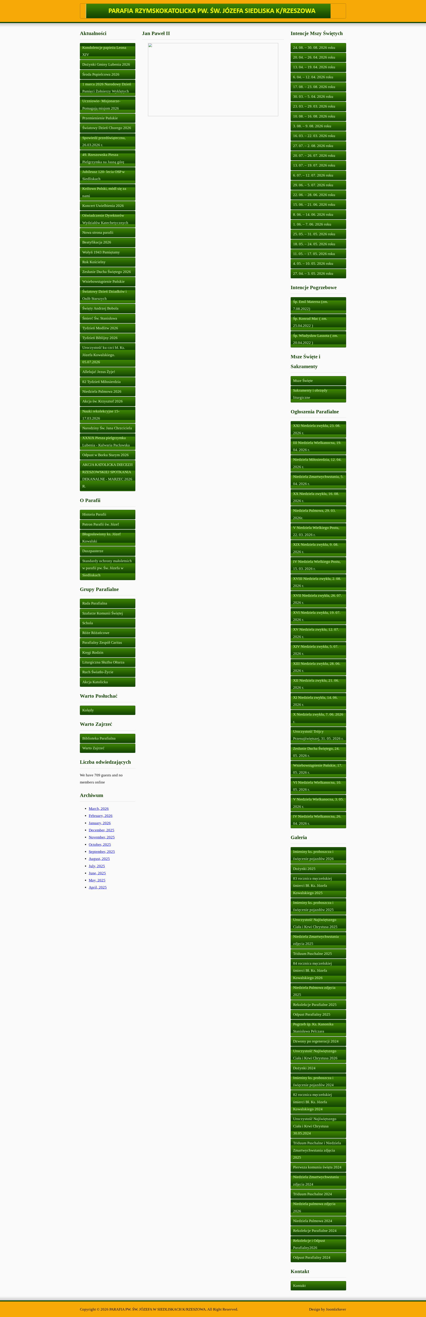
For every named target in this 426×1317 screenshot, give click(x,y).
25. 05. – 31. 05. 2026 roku (314, 234)
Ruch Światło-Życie (97, 672)
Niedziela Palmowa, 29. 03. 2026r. (314, 514)
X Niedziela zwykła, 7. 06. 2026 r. (318, 718)
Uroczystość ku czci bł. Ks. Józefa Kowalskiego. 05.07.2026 (103, 354)
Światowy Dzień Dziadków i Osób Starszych (104, 295)
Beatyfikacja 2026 (96, 242)
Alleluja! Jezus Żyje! (98, 372)
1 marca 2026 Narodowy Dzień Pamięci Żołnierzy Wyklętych (106, 87)
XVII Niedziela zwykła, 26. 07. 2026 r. (317, 599)
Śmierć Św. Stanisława (99, 318)
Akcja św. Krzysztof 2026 (102, 401)
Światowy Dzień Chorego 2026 (106, 128)
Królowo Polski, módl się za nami (104, 192)
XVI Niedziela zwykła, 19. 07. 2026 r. (316, 616)
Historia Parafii (94, 514)
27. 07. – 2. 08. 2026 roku (313, 146)
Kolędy (88, 710)
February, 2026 (100, 816)
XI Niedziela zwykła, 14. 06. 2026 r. (315, 701)
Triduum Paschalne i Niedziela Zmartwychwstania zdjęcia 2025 (317, 1150)
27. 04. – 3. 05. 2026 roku (313, 273)
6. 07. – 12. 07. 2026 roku (313, 175)
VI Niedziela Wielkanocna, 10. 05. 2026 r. (317, 786)
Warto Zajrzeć (93, 748)
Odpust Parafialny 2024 (311, 1257)
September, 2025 (102, 852)
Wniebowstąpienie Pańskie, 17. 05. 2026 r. (317, 769)
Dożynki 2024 (304, 1068)
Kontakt (299, 1286)
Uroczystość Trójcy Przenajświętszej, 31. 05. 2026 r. (318, 735)
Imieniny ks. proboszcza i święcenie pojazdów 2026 (313, 855)
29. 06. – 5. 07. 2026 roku (313, 185)
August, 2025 (99, 859)
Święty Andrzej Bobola (100, 308)
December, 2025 (101, 830)
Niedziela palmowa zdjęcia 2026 (314, 1207)
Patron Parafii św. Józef (100, 524)
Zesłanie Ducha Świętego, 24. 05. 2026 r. (316, 752)
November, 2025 (102, 837)
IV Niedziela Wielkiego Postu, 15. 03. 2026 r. (317, 565)
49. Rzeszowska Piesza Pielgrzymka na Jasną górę (103, 158)
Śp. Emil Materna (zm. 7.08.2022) (310, 305)
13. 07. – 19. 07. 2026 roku (314, 165)
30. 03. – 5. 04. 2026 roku (313, 96)
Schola (87, 623)
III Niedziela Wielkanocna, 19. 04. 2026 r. (317, 446)
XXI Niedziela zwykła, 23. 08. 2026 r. (316, 429)
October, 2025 (100, 844)
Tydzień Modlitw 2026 (100, 328)
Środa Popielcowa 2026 (100, 74)
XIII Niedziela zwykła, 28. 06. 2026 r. (316, 667)
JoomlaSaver (336, 1309)
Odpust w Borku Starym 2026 (105, 455)
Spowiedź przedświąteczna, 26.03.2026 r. (104, 141)
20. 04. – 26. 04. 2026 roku (314, 57)
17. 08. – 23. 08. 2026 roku (314, 87)
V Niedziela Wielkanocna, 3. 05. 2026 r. (318, 803)
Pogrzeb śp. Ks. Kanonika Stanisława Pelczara (313, 1027)
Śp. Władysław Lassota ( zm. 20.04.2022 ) (315, 339)
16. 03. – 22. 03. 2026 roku (314, 136)
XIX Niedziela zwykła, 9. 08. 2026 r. (315, 548)
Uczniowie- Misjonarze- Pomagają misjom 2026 (101, 104)
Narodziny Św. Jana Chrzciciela (107, 428)
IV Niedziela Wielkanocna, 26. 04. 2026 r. (317, 820)
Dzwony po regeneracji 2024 (316, 1041)
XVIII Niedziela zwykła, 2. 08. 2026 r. (317, 582)
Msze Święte (303, 381)
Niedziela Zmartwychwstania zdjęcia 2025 (316, 940)
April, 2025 (98, 887)
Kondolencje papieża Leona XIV (104, 51)
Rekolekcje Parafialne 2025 (315, 1005)
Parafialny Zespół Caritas (102, 642)
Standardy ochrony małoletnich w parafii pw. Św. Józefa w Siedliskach (107, 568)
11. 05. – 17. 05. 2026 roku (314, 254)
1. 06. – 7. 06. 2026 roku (312, 224)
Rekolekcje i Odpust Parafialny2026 (309, 1244)
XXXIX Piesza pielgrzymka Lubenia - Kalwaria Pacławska (106, 441)
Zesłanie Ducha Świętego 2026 (106, 272)
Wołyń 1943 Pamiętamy (101, 252)
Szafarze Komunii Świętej (102, 613)
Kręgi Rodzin (92, 652)
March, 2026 (99, 809)
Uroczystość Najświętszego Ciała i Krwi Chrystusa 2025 (315, 923)
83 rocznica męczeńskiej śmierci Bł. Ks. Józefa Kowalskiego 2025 (312, 885)
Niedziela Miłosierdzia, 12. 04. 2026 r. (317, 463)
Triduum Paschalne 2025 (312, 954)
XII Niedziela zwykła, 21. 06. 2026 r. (316, 684)
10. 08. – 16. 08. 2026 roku (314, 116)
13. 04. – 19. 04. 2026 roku (314, 67)
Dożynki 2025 (304, 869)
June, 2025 (97, 873)
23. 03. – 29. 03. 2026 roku (314, 106)
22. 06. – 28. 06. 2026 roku (314, 195)
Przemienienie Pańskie (100, 118)
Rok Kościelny (94, 262)
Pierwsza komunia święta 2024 (317, 1167)
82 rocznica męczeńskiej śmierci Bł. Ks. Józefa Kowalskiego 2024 (312, 1102)
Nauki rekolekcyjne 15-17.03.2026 (101, 414)
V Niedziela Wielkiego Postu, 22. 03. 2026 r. (316, 531)
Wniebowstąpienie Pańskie (103, 281)
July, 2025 (97, 866)
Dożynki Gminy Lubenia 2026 (106, 64)
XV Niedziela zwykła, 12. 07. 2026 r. (316, 633)
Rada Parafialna (94, 603)
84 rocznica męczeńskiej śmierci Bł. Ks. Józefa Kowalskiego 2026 (312, 970)
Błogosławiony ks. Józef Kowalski (101, 537)
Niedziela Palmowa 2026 (101, 391)
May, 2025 (97, 880)
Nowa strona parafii (97, 232)
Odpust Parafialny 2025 (311, 1014)
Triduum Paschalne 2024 (312, 1194)
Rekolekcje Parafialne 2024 (315, 1231)
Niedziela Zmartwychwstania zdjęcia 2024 (316, 1180)
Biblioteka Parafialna (99, 738)
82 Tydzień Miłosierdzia (101, 382)
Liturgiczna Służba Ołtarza (103, 662)
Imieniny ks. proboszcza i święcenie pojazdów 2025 (313, 906)
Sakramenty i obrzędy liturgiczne (310, 394)
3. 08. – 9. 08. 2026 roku (312, 126)
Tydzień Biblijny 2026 (100, 338)
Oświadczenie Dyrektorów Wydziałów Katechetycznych (105, 219)
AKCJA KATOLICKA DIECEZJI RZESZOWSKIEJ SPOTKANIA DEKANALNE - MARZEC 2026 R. (107, 475)
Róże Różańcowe (95, 633)
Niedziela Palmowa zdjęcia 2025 (314, 991)
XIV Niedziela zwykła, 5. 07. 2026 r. (315, 650)
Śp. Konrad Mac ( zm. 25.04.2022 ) (310, 322)
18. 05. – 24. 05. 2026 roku (314, 244)
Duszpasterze (92, 551)
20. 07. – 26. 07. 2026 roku (314, 155)
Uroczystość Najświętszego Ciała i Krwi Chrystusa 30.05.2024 (314, 1126)
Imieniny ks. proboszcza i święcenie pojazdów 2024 (313, 1081)
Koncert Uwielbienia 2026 (103, 206)
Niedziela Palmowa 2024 (312, 1221)
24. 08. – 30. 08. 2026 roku (314, 47)
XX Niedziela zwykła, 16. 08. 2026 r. (316, 497)
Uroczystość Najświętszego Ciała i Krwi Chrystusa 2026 (315, 1054)
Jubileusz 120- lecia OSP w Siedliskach (103, 175)
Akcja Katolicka (95, 682)
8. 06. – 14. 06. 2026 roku (313, 214)
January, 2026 (100, 823)
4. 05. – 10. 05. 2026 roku (313, 263)
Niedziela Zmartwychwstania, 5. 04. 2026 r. (318, 480)
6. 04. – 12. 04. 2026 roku (313, 77)
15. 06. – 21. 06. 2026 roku (314, 204)
